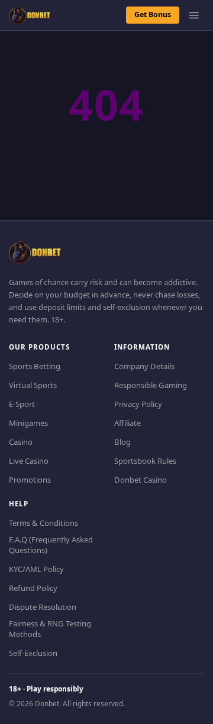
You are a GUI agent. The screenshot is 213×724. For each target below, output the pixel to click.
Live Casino (29, 460)
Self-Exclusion (33, 653)
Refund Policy (33, 588)
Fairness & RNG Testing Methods (50, 628)
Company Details (144, 366)
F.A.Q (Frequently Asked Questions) (51, 544)
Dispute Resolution (42, 607)
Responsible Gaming (150, 385)
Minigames (28, 423)
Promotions (30, 479)
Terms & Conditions (43, 523)
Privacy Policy (138, 404)
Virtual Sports (33, 385)
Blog (122, 442)
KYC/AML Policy (36, 569)
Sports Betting (34, 366)
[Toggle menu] (194, 15)
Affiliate (127, 423)
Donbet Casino (140, 479)
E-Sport (22, 404)
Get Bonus (152, 14)
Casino (21, 442)
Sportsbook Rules (145, 460)
